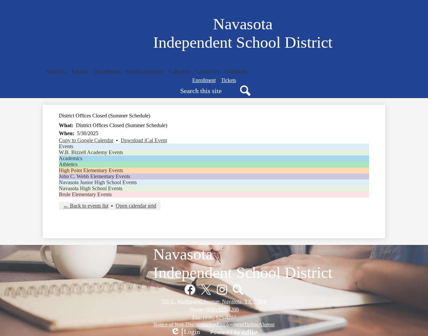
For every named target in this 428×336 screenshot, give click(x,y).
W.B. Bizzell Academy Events (91, 152)
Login (185, 332)
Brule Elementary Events (85, 194)
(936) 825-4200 (222, 309)
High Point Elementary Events (91, 170)
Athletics (68, 164)
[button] (56, 71)
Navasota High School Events (90, 188)
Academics (70, 158)
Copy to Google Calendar (86, 140)
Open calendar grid (136, 206)
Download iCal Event (144, 140)
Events (66, 146)
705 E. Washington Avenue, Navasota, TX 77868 (214, 301)
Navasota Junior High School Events (98, 182)
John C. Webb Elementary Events (94, 176)
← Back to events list (85, 206)
